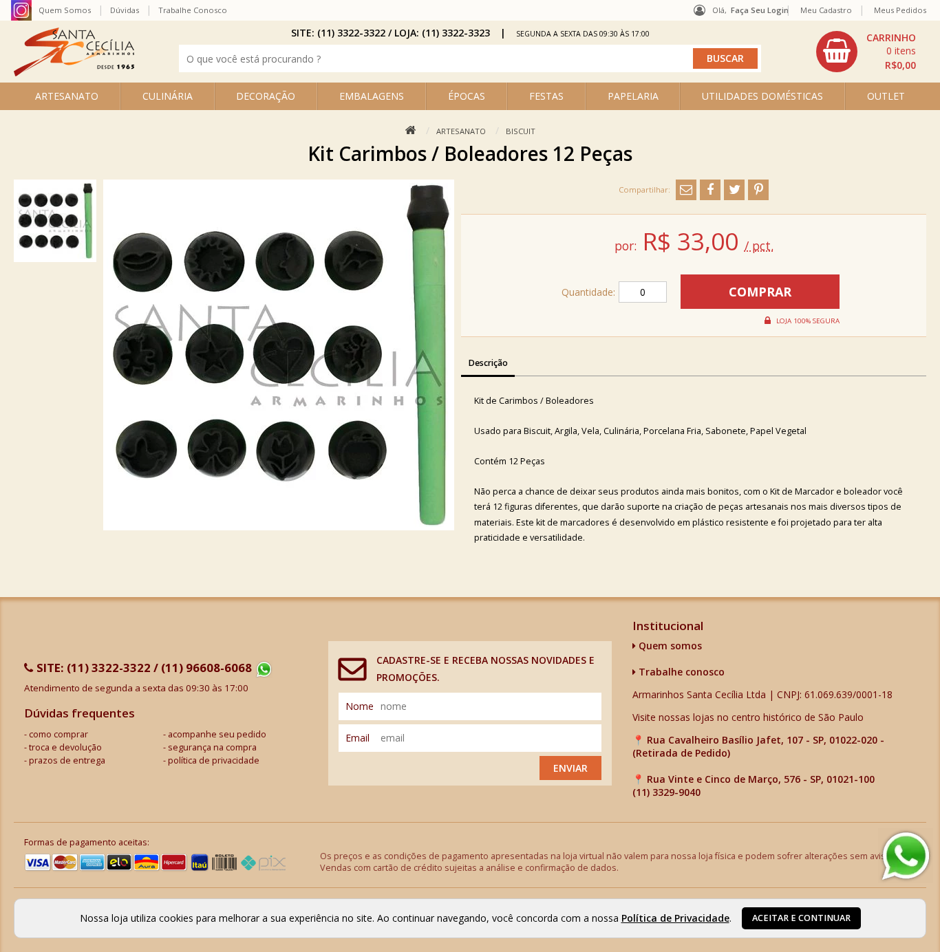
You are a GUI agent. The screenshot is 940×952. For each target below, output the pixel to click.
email (357, 737)
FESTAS (546, 95)
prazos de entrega (67, 760)
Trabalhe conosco (680, 671)
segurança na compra (212, 747)
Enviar (570, 768)
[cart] (867, 51)
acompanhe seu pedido (217, 734)
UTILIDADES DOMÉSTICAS (762, 95)
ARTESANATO (66, 95)
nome (359, 706)
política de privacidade (213, 760)
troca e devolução (65, 747)
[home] (74, 72)
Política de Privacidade (675, 917)
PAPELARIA (633, 95)
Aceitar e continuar (801, 918)
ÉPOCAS (466, 95)
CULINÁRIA (167, 95)
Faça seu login (760, 10)
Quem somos (669, 645)
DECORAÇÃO (265, 95)
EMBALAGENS (371, 95)
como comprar (58, 734)
